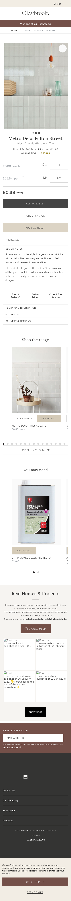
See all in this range (35, 450)
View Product (49, 418)
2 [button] (8, 444)
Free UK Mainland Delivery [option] (35, 23)
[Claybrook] (35, 13)
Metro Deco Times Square (29, 425)
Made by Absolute (36, 840)
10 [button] (43, 444)
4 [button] (16, 444)
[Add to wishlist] (63, 48)
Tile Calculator (13, 239)
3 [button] (12, 444)
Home (14, 30)
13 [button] (56, 444)
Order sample (24, 418)
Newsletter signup (15, 730)
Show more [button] (35, 712)
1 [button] (3, 444)
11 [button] (47, 444)
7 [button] (29, 444)
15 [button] (64, 444)
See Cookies (35, 892)
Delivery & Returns (18, 321)
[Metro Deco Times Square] (36, 380)
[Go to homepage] (35, 851)
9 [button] (38, 444)
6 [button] (25, 444)
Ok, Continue (35, 881)
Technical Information (20, 307)
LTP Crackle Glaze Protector (32, 557)
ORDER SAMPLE (35, 215)
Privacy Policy (53, 744)
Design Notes (14, 248)
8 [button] (34, 444)
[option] (36, 389)
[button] (32, 132)
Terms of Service (10, 747)
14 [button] (60, 444)
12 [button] (51, 444)
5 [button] (21, 444)
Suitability (12, 314)
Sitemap (35, 835)
